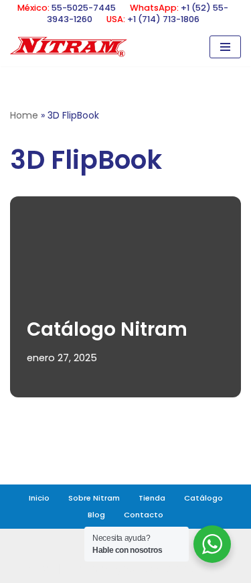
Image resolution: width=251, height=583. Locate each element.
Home (24, 115)
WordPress (194, 568)
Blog (96, 514)
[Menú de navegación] (225, 47)
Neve (42, 568)
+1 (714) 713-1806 (163, 19)
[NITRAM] (72, 47)
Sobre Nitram (94, 498)
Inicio (39, 498)
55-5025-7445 (84, 7)
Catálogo (203, 498)
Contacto (143, 514)
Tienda (152, 498)
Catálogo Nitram (107, 329)
